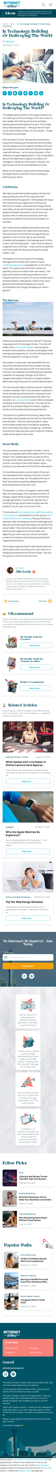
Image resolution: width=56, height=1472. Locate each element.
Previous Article (13, 601)
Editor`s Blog (35, 1352)
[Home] (12, 4)
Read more (34, 645)
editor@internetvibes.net (13, 1368)
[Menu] (50, 5)
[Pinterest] (31, 976)
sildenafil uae (45, 1468)
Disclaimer (33, 1348)
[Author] (33, 571)
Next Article (43, 601)
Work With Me (11, 1348)
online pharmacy (42, 1465)
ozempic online (25, 1470)
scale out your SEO (20, 399)
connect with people (23, 347)
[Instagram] (24, 976)
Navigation (10, 1352)
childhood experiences (13, 265)
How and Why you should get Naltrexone (29, 1459)
